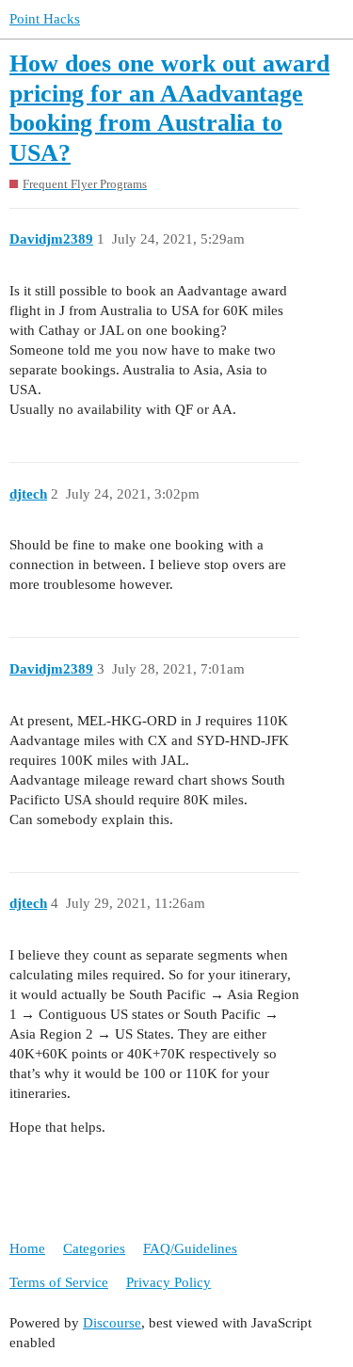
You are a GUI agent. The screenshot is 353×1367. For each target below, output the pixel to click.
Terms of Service (58, 1282)
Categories (94, 1248)
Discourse (112, 1322)
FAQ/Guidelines (190, 1248)
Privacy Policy (168, 1282)
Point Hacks (44, 18)
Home (27, 1248)
